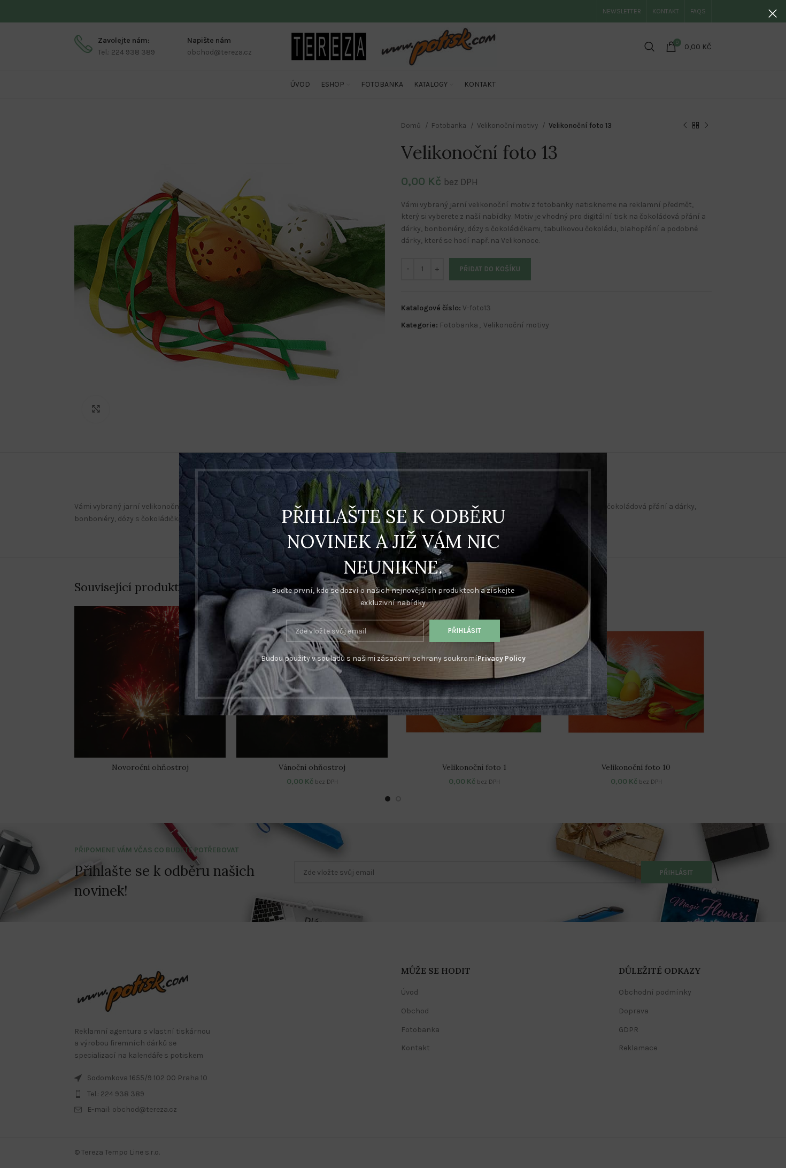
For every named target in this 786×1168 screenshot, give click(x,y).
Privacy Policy (501, 658)
